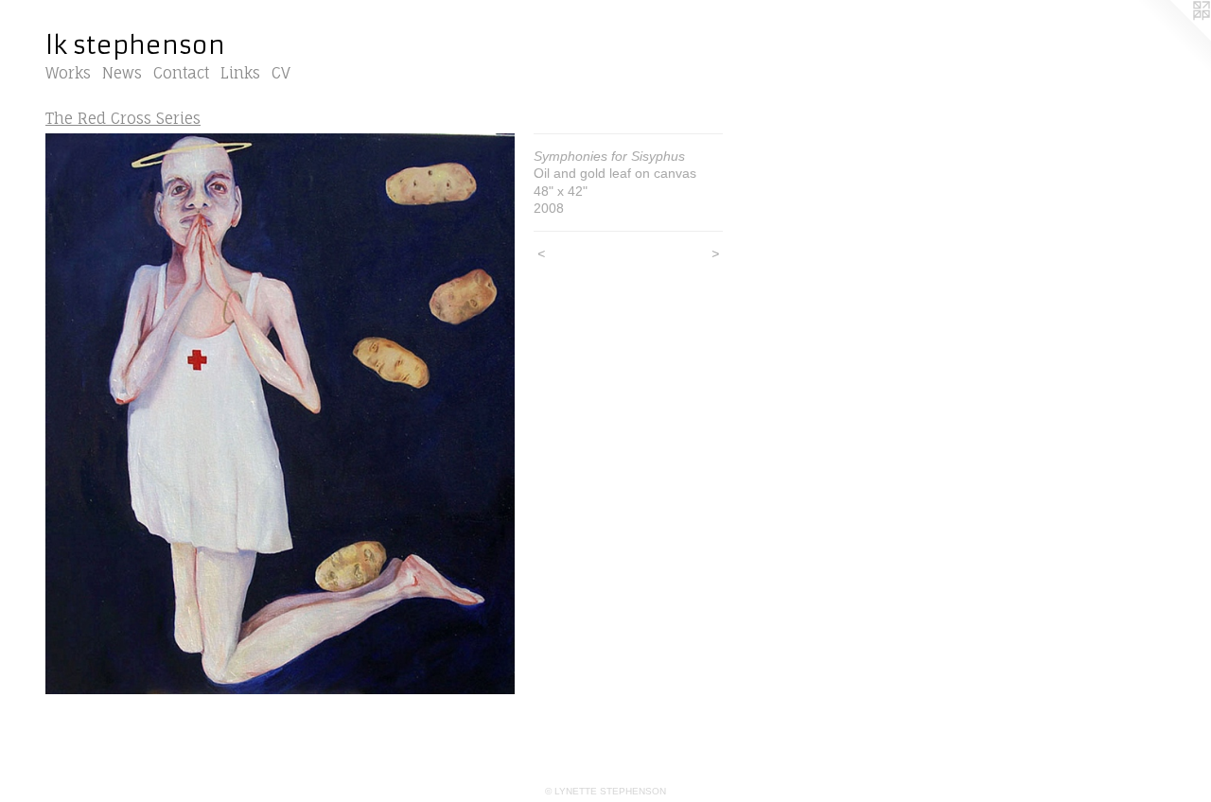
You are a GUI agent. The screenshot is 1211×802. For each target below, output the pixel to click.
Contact (181, 72)
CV (281, 72)
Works (68, 72)
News (122, 72)
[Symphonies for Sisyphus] (280, 414)
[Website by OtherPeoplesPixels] (1173, 38)
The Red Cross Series (123, 118)
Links (240, 72)
